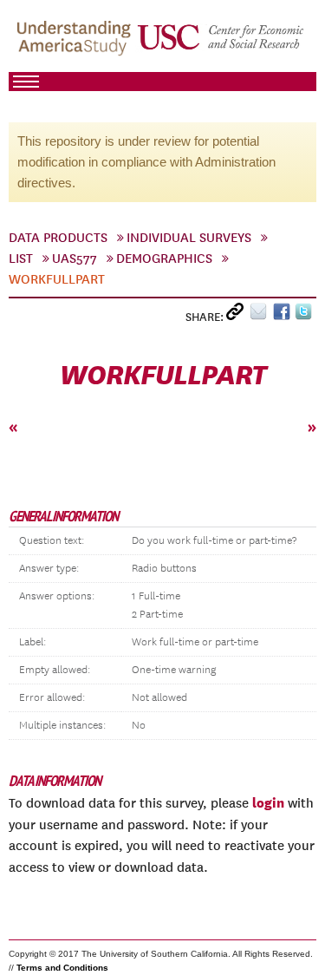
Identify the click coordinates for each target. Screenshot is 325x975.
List (21, 258)
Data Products (58, 237)
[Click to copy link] (238, 315)
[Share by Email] (261, 315)
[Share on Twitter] (305, 315)
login (268, 802)
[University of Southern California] (221, 44)
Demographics (164, 258)
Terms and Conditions (62, 967)
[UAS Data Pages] (76, 44)
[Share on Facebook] (284, 315)
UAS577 (74, 258)
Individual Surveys (189, 237)
